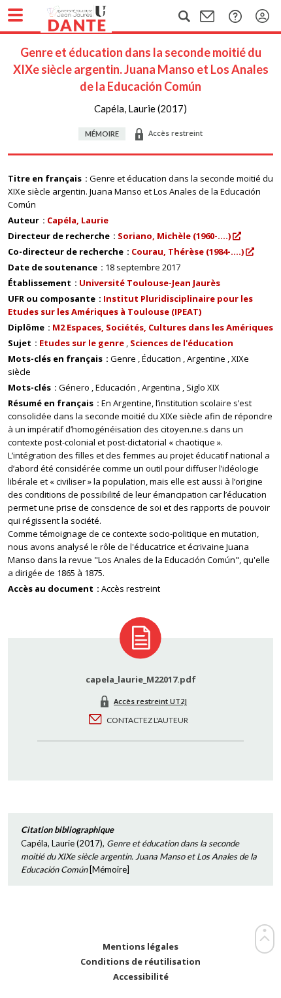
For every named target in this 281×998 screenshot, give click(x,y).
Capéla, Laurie (77, 220)
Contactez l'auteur (147, 720)
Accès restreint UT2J (150, 701)
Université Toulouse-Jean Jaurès (149, 283)
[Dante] (90, 16)
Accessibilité (141, 977)
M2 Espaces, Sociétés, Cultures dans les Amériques (162, 327)
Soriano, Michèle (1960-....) (174, 236)
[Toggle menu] (15, 15)
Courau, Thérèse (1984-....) (187, 251)
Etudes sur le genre (81, 343)
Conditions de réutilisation (140, 962)
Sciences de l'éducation (181, 343)
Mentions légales (140, 947)
